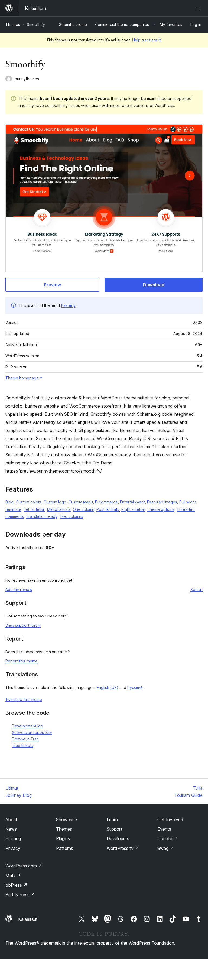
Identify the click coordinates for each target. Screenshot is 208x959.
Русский (134, 687)
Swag (165, 848)
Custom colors (28, 502)
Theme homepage (22, 378)
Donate (167, 838)
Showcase (66, 819)
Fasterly (68, 305)
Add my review (18, 589)
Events (164, 829)
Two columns (71, 516)
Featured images (162, 502)
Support (114, 829)
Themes (12, 24)
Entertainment (132, 502)
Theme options (160, 509)
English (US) (107, 687)
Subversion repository (32, 732)
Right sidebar (133, 509)
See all (196, 589)
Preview (52, 284)
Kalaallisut (28, 919)
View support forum (23, 625)
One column (83, 509)
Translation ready (41, 516)
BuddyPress (20, 894)
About (11, 819)
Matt (13, 875)
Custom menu (81, 502)
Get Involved (170, 819)
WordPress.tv (123, 848)
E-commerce (106, 502)
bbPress (16, 885)
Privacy (12, 848)
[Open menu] (199, 8)
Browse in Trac (25, 739)
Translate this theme (23, 699)
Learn (112, 819)
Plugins (63, 838)
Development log (27, 726)
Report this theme (21, 661)
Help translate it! (147, 40)
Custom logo (55, 502)
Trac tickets (22, 745)
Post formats (107, 509)
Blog (9, 502)
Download (153, 284)
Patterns (64, 848)
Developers (118, 838)
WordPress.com (23, 866)
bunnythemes (27, 78)
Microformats (59, 509)
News (11, 829)
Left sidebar (34, 509)
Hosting (13, 838)
